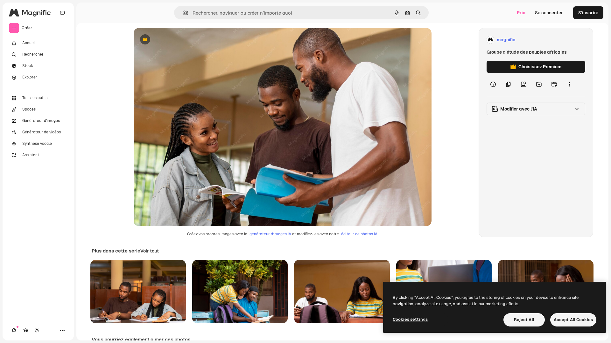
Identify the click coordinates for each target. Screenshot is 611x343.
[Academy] (25, 330)
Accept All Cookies (573, 319)
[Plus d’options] (569, 84)
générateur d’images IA (270, 234)
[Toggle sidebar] (62, 13)
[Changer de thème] (37, 330)
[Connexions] (14, 330)
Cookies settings (410, 319)
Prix (521, 13)
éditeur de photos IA (359, 234)
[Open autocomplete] (183, 12)
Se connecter (549, 13)
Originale (175, 40)
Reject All (524, 319)
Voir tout (149, 251)
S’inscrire (588, 13)
